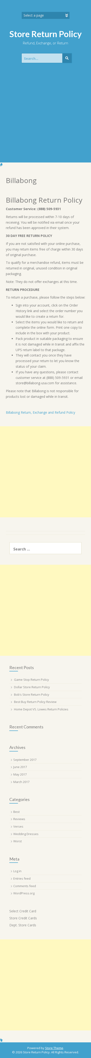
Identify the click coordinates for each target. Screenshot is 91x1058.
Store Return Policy (45, 34)
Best (16, 812)
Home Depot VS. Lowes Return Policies (41, 709)
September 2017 (24, 760)
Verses (18, 826)
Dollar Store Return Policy (32, 687)
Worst (17, 841)
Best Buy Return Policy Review (35, 702)
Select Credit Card (22, 911)
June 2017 (20, 767)
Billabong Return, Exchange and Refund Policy (40, 412)
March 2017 (21, 782)
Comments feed (24, 886)
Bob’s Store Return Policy (31, 694)
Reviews (19, 819)
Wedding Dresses (25, 834)
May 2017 (20, 774)
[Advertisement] (45, 114)
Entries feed (22, 878)
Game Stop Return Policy (31, 679)
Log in (17, 871)
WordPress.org (24, 893)
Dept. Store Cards (22, 925)
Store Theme (54, 1048)
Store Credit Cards (23, 918)
